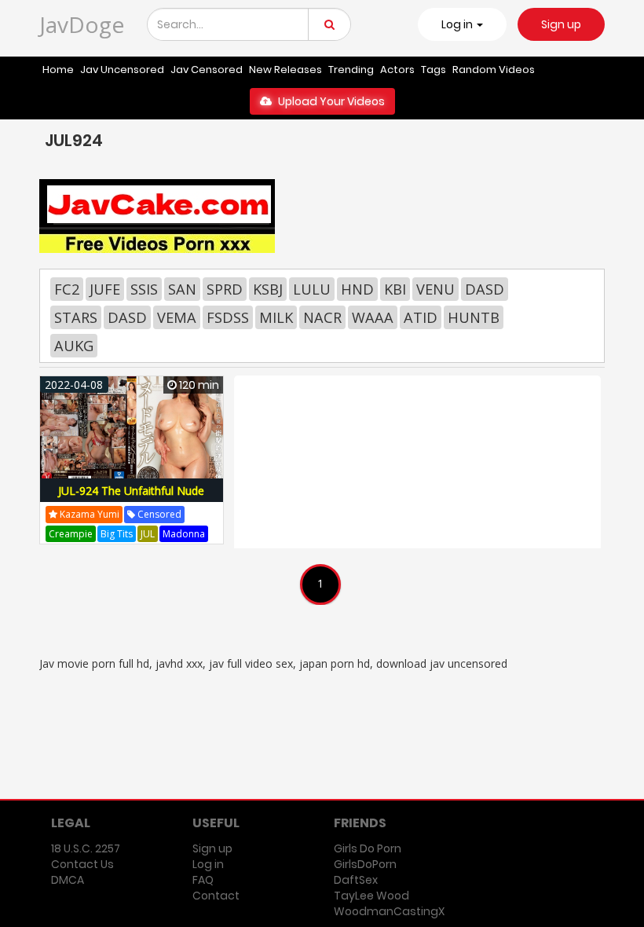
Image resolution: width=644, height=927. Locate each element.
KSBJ (268, 289)
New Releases (285, 69)
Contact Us (82, 864)
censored (158, 514)
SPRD (225, 289)
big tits (117, 533)
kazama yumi (88, 514)
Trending (351, 69)
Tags (433, 69)
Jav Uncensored (122, 69)
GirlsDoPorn (365, 864)
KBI (395, 289)
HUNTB (473, 317)
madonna (184, 533)
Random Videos (493, 69)
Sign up (561, 24)
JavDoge (81, 24)
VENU (435, 289)
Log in (208, 864)
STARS (75, 317)
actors (397, 69)
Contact (216, 895)
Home (58, 69)
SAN (182, 289)
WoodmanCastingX (389, 911)
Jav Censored (206, 69)
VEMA (176, 317)
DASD (484, 289)
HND (357, 289)
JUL (148, 533)
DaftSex (356, 880)
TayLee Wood (371, 895)
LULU (312, 289)
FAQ (203, 880)
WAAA (372, 317)
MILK (276, 317)
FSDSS (228, 317)
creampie (71, 533)
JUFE (105, 289)
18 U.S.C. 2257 (85, 848)
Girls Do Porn (367, 848)
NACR (322, 317)
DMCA (67, 880)
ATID (420, 317)
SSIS (144, 289)
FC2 (66, 289)
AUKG (73, 345)
